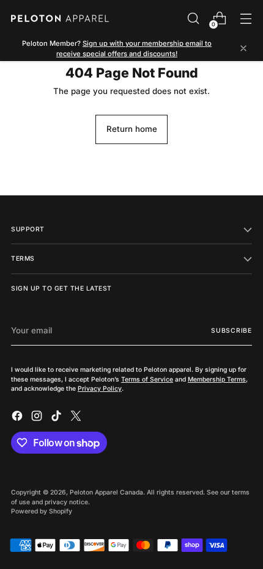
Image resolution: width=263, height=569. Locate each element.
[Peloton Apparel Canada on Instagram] (38, 418)
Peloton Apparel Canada (106, 492)
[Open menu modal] (245, 18)
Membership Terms (217, 379)
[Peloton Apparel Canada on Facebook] (18, 418)
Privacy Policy (100, 388)
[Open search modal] (193, 18)
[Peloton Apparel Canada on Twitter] (77, 418)
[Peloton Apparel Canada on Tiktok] (57, 418)
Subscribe (231, 330)
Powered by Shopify (41, 511)
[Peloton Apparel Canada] (60, 18)
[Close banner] (243, 49)
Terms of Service (147, 379)
